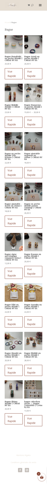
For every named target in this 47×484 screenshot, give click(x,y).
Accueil (7, 22)
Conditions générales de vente (23, 462)
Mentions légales (23, 455)
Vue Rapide (12, 74)
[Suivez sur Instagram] (27, 470)
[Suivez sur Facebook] (20, 470)
